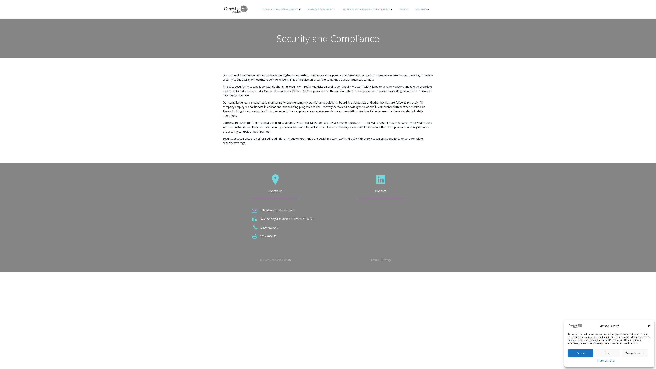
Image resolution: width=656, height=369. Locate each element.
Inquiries (421, 9)
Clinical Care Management (280, 9)
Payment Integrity (320, 9)
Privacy (386, 260)
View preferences (635, 353)
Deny (608, 353)
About (404, 9)
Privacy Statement (605, 360)
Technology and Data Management (366, 9)
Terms (375, 260)
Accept (580, 353)
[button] (649, 325)
